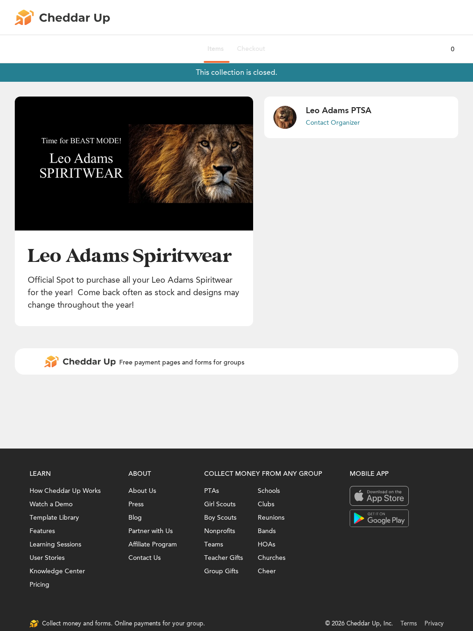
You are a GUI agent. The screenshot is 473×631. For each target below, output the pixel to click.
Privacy (433, 623)
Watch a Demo (51, 504)
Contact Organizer (333, 123)
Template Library (54, 518)
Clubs (266, 504)
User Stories (47, 558)
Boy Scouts (220, 518)
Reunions (271, 518)
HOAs (266, 544)
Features (42, 531)
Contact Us (144, 558)
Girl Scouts (220, 504)
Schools (269, 491)
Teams (213, 544)
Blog (135, 518)
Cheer (267, 571)
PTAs (211, 491)
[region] (134, 164)
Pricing (39, 585)
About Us (142, 491)
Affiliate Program (152, 544)
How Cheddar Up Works (65, 491)
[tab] (215, 49)
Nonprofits (219, 531)
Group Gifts (221, 571)
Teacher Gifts (223, 558)
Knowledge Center (57, 571)
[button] (134, 164)
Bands (267, 531)
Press (136, 504)
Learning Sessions (55, 544)
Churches (271, 558)
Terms (408, 623)
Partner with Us (150, 531)
